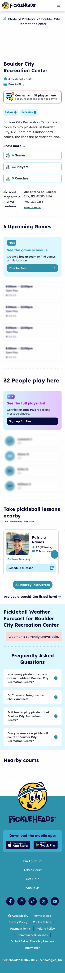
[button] (10, 112)
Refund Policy (45, 928)
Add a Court (33, 870)
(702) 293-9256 (33, 201)
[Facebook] (10, 901)
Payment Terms (20, 928)
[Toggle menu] (59, 5)
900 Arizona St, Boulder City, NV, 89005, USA (40, 194)
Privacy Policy (18, 922)
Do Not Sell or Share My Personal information (32, 944)
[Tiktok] (32, 901)
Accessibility (20, 915)
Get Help (32, 879)
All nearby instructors (32, 585)
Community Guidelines (33, 935)
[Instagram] (21, 901)
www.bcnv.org (33, 207)
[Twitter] (44, 901)
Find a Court (32, 861)
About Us (33, 888)
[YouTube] (55, 901)
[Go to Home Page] (19, 5)
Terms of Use (42, 915)
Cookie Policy (42, 922)
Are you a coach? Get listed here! (30, 597)
